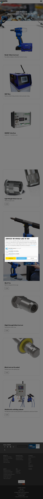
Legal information (8, 260)
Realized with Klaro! (34, 260)
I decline (32, 258)
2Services (11, 254)
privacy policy (33, 245)
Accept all (11, 258)
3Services (11, 249)
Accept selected (21, 258)
